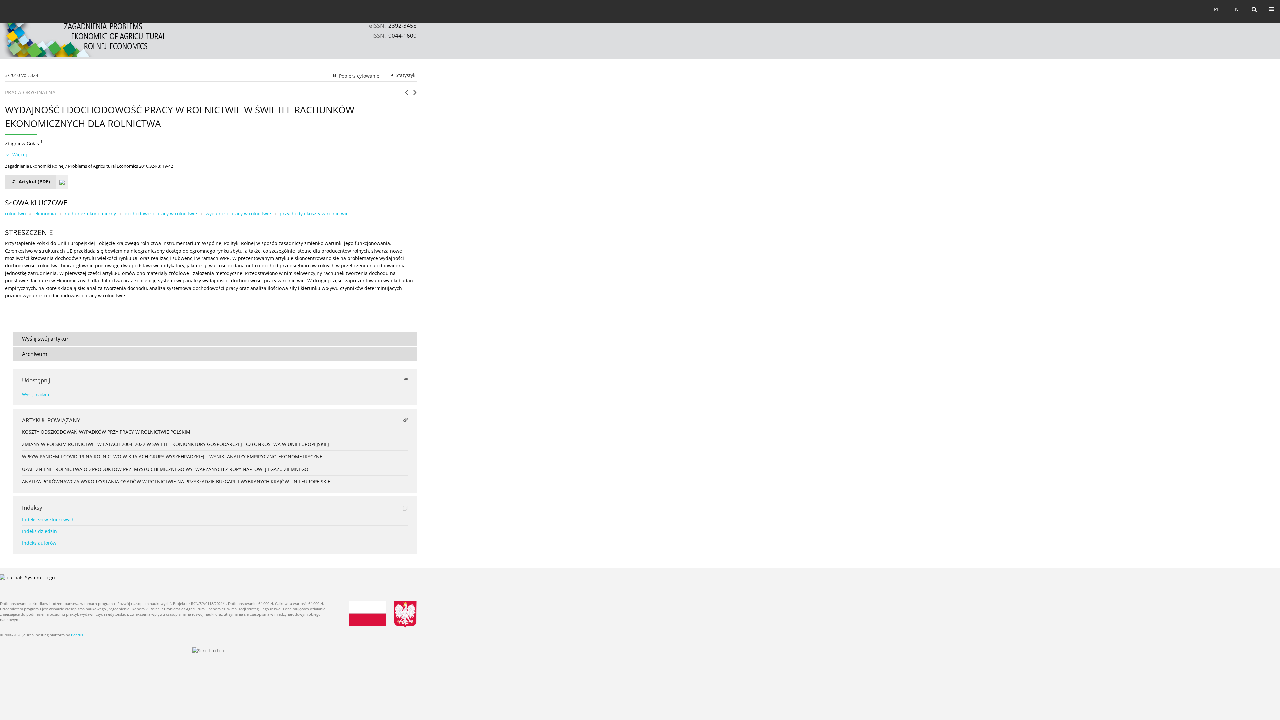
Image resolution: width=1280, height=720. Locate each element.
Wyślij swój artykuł (45, 338)
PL (1216, 9)
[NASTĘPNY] (415, 95)
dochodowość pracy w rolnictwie (161, 213)
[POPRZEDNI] (406, 95)
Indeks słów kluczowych (48, 519)
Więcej (19, 154)
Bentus (77, 634)
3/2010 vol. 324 (21, 75)
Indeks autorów (39, 543)
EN (1235, 9)
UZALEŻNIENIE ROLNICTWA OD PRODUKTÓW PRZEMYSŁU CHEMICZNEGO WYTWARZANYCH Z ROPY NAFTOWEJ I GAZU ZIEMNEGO (165, 469)
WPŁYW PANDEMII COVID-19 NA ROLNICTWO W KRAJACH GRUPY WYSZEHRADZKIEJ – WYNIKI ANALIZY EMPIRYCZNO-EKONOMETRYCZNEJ (173, 456)
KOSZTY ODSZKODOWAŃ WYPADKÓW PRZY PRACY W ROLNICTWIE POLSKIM (106, 432)
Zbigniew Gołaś (22, 143)
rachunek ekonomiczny (90, 213)
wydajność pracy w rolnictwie (238, 213)
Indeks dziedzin (39, 531)
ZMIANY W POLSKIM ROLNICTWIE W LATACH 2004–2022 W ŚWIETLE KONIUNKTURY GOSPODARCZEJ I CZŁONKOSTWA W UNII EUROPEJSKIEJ (175, 444)
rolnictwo (15, 213)
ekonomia (45, 213)
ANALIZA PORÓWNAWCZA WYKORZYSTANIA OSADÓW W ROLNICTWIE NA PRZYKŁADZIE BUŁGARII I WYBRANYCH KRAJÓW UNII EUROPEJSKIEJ (177, 481)
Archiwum (34, 354)
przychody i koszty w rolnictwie (314, 213)
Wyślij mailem (35, 394)
